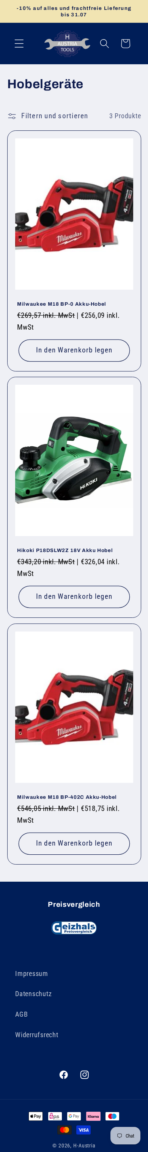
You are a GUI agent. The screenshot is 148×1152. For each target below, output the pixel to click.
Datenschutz (33, 994)
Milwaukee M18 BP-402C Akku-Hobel (67, 797)
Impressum (31, 973)
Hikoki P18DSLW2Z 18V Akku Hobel (65, 550)
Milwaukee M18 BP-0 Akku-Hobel (61, 304)
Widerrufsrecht (36, 1035)
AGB (21, 1014)
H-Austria (84, 1145)
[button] (19, 43)
